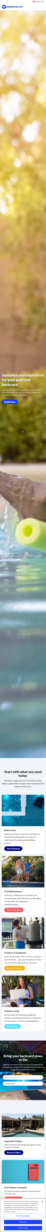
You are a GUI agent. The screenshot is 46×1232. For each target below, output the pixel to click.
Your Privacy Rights (23, 1216)
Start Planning (13, 849)
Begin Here (9, 402)
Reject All (23, 1222)
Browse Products (14, 968)
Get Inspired (12, 1026)
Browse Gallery (14, 1152)
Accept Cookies (23, 1228)
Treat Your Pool (14, 910)
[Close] (42, 1201)
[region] (23, 1215)
